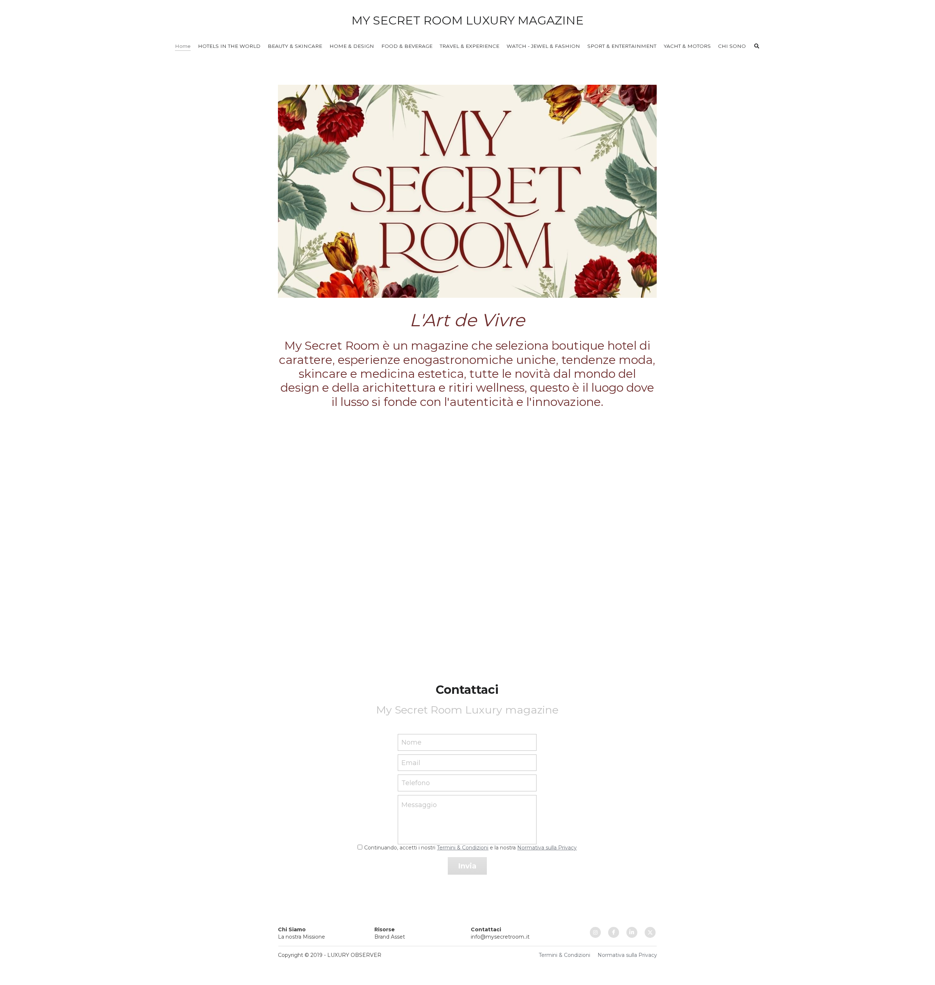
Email (410, 762)
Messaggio (419, 805)
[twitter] (650, 932)
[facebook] (613, 932)
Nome (411, 742)
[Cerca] (756, 46)
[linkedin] (631, 932)
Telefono (415, 783)
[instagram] (595, 932)
